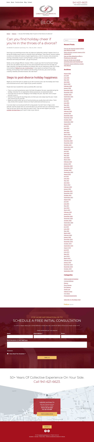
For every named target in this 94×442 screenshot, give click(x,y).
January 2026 (67, 88)
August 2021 (67, 199)
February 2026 (68, 86)
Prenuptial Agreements (70, 296)
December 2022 (68, 166)
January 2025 (67, 113)
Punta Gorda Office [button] (47, 414)
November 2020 (68, 218)
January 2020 (67, 237)
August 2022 (67, 174)
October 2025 (67, 94)
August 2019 (67, 248)
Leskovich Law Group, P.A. (21, 47)
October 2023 (67, 145)
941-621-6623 (80, 2)
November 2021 (68, 193)
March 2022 (67, 185)
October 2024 (67, 120)
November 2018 (68, 267)
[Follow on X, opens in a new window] (48, 431)
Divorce (40, 47)
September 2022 (68, 172)
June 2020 (66, 229)
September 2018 (68, 271)
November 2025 (68, 92)
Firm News (67, 293)
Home (8, 2)
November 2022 (68, 168)
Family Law (67, 289)
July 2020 (66, 227)
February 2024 (68, 136)
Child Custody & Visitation (71, 279)
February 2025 (68, 111)
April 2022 (66, 183)
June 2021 (66, 204)
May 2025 (66, 105)
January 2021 (67, 214)
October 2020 (67, 220)
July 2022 (66, 176)
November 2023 (68, 143)
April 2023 (66, 157)
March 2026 (67, 84)
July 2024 (66, 126)
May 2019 (66, 254)
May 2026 (66, 80)
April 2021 (66, 208)
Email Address (38, 333)
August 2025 (67, 99)
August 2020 (67, 225)
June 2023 (66, 153)
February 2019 (68, 260)
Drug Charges (67, 285)
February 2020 (68, 235)
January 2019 (67, 262)
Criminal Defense (68, 281)
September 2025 (68, 96)
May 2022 (66, 180)
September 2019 (68, 246)
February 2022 (68, 187)
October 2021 (67, 195)
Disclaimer (10, 350)
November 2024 (68, 117)
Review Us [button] (47, 427)
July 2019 (66, 250)
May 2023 (66, 155)
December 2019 (68, 239)
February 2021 (68, 212)
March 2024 (67, 134)
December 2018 (68, 264)
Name (8, 333)
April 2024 (66, 132)
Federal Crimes (68, 291)
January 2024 (67, 138)
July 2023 (66, 151)
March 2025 (67, 109)
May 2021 (66, 206)
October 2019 (67, 243)
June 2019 (66, 252)
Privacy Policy (42, 436)
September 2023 (68, 147)
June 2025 (66, 103)
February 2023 (68, 162)
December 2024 (68, 115)
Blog (25, 2)
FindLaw (63, 436)
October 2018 (67, 269)
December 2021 (68, 191)
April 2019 (66, 256)
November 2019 (68, 241)
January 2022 (67, 189)
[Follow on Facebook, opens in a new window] (45, 431)
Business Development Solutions (53, 436)
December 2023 (68, 141)
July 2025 (66, 101)
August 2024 (67, 124)
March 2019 (67, 258)
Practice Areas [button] (19, 2)
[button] (92, 433)
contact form (76, 325)
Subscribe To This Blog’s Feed (72, 299)
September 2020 (68, 222)
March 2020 (67, 233)
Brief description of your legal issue (17, 340)
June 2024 (66, 128)
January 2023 (67, 164)
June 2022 (66, 178)
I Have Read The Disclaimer (17, 353)
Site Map (36, 436)
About (12, 2)
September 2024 (68, 122)
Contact (30, 2)
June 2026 (66, 78)
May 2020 (66, 231)
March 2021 (67, 210)
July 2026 (66, 75)
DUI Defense (67, 287)
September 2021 (68, 197)
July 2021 (66, 201)
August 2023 (67, 149)
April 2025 (66, 107)
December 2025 (68, 90)
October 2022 (67, 170)
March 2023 (67, 159)
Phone (63, 333)
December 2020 (68, 216)
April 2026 (66, 82)
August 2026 (67, 73)
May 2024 (66, 130)
